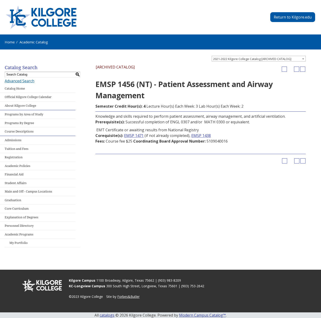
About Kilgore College (20, 105)
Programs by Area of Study (24, 114)
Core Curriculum (17, 208)
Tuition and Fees (16, 149)
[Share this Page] (290, 69)
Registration (14, 157)
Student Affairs (16, 183)
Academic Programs (19, 234)
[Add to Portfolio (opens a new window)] (284, 69)
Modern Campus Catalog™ (202, 315)
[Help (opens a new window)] (302, 69)
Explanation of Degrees (21, 217)
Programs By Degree (19, 123)
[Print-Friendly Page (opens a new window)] (296, 69)
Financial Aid (14, 174)
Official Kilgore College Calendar (28, 97)
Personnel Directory (19, 225)
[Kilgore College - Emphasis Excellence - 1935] (41, 17)
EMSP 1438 (201, 135)
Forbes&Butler (128, 296)
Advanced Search (19, 80)
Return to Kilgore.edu (293, 17)
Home (10, 42)
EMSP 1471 (134, 135)
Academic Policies (17, 166)
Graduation (13, 200)
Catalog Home (15, 88)
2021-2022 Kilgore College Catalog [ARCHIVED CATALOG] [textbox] (252, 59)
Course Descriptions (19, 131)
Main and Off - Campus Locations (28, 191)
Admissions (13, 140)
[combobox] (259, 58)
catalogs (107, 315)
